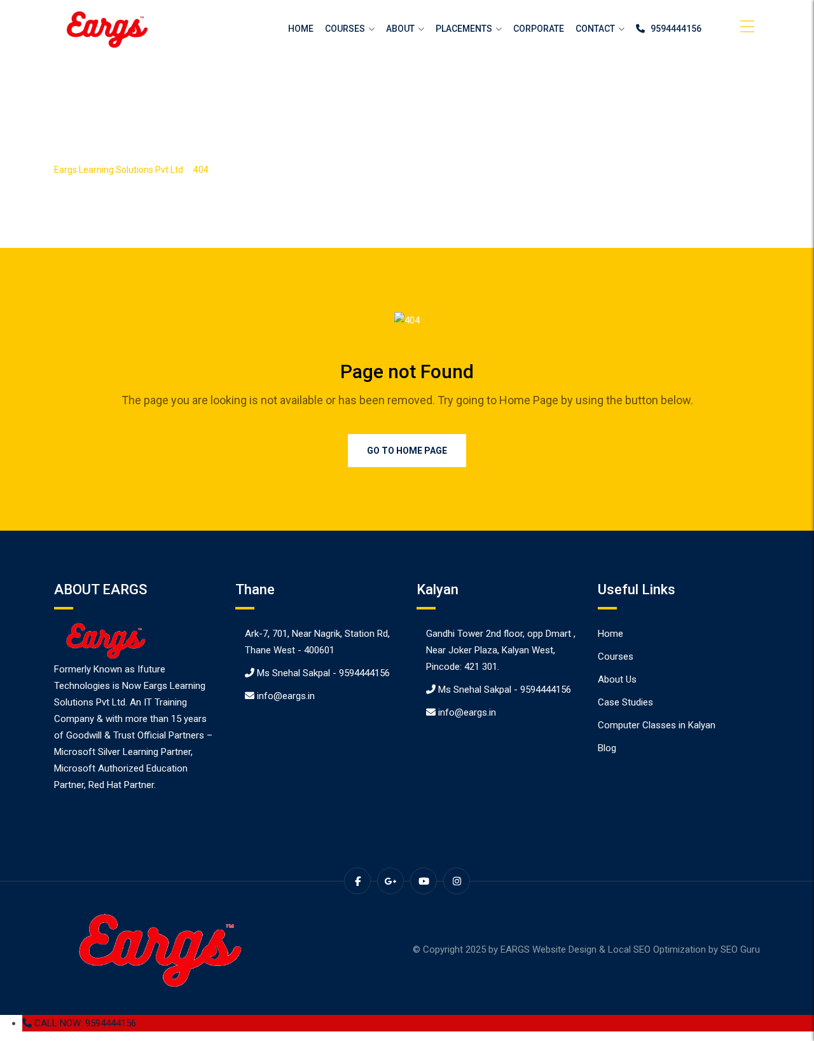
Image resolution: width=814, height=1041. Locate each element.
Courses (345, 29)
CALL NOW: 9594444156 (84, 1023)
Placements (464, 29)
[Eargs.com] (105, 29)
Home (301, 29)
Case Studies (625, 702)
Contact (595, 29)
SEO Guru (740, 949)
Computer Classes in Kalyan (656, 725)
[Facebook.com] (357, 881)
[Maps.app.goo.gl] (390, 881)
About (400, 29)
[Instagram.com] (456, 881)
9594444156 (673, 29)
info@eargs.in (286, 696)
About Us (617, 679)
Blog (607, 748)
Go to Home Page (407, 451)
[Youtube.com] (423, 881)
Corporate (538, 29)
